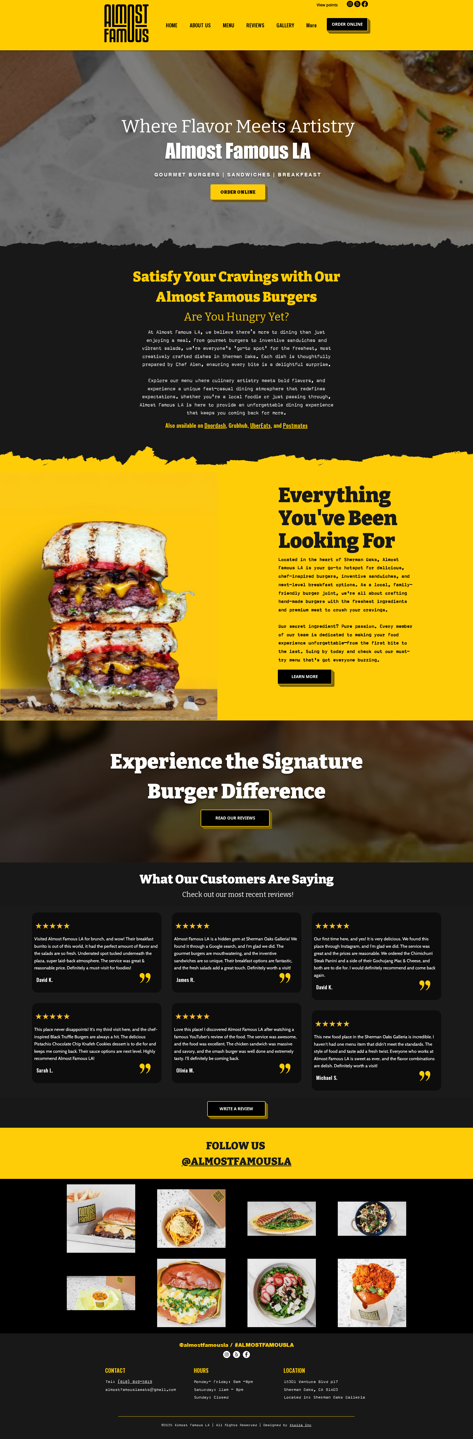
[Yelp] (236, 1354)
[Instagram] (226, 1354)
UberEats (260, 425)
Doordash (215, 425)
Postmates (295, 425)
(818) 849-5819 (135, 1381)
